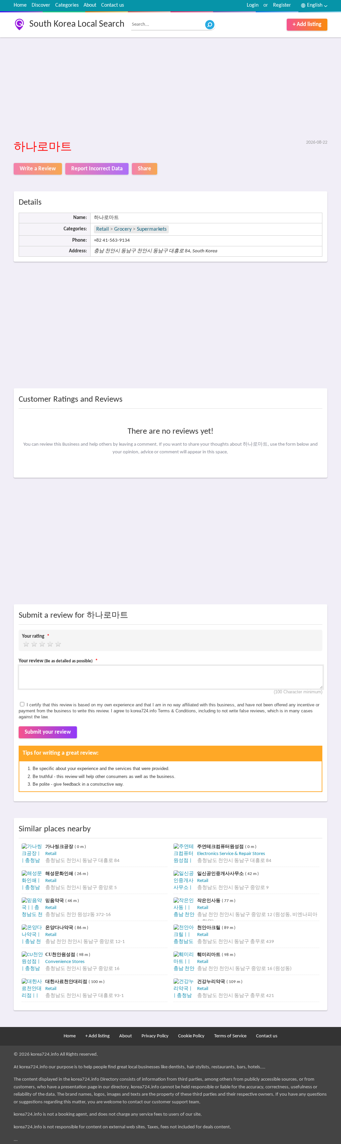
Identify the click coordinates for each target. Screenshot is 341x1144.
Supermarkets (152, 229)
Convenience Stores (65, 961)
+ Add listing (307, 24)
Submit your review (48, 732)
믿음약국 (55, 900)
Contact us (112, 5)
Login (252, 5)
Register (282, 5)
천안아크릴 (209, 927)
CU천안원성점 (61, 954)
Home (20, 5)
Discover (41, 5)
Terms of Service (230, 1036)
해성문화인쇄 (60, 873)
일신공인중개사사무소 (221, 873)
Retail (102, 229)
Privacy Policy (155, 1036)
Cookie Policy (191, 1036)
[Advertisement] (170, 89)
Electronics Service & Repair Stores (231, 853)
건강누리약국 (211, 981)
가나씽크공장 (60, 846)
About (90, 5)
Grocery (123, 229)
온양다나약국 (60, 927)
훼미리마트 (209, 954)
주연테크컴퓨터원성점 (221, 846)
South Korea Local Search (77, 24)
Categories (67, 5)
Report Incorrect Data (97, 169)
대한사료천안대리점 (67, 981)
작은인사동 (209, 900)
